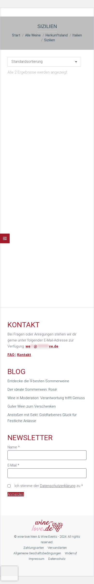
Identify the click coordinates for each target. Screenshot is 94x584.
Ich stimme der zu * (48, 486)
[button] (75, 147)
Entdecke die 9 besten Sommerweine (38, 381)
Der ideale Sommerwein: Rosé (32, 389)
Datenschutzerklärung (57, 486)
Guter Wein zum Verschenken (31, 406)
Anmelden (15, 494)
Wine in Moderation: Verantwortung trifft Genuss (46, 398)
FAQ (11, 355)
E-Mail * (13, 465)
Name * (13, 447)
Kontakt (24, 355)
